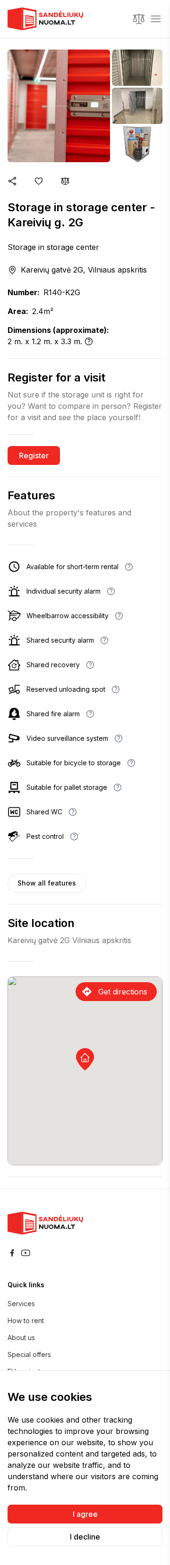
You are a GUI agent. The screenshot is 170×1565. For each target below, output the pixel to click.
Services (21, 1304)
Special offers (29, 1354)
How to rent (26, 1321)
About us (21, 1337)
